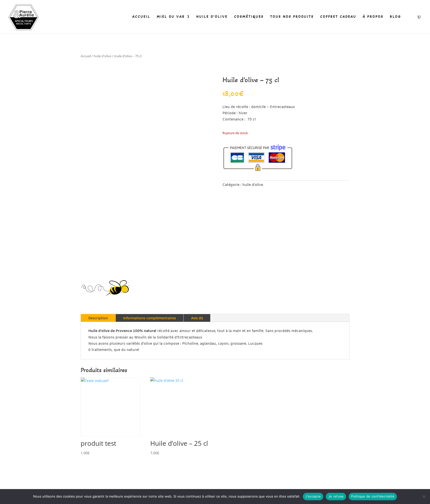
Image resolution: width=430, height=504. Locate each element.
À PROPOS (373, 17)
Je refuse (336, 496)
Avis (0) (197, 318)
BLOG (395, 17)
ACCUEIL (141, 17)
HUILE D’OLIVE (212, 17)
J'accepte (313, 496)
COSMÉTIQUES (249, 17)
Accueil (86, 56)
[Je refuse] (423, 496)
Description (98, 318)
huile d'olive (102, 56)
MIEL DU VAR (171, 17)
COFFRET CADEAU (338, 17)
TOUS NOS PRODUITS (292, 17)
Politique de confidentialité (372, 496)
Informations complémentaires (149, 318)
